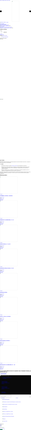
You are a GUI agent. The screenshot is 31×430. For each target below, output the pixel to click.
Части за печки (4, 24)
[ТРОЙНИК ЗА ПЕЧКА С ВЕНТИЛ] (8, 193)
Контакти (3, 383)
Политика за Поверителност (5, 388)
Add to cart (5, 32)
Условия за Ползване (4, 381)
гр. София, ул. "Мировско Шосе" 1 (7, 377)
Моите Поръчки (4, 392)
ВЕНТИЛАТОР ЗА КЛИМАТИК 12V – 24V (7, 364)
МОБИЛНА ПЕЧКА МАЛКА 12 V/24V (7, 268)
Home (1, 24)
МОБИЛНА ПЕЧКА (3, 292)
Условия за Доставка (4, 382)
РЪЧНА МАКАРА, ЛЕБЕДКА (4, 25)
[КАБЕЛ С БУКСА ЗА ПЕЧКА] (8, 314)
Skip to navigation (2, 0)
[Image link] (4, 376)
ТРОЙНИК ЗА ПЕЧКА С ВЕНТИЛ (6, 195)
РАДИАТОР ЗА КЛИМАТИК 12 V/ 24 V (7, 219)
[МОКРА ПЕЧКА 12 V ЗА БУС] (8, 241)
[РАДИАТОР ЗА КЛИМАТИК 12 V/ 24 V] (8, 217)
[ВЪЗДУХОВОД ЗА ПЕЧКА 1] (8, 338)
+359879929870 (3, 373)
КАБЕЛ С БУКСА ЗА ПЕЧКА (5, 316)
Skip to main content (7, 0)
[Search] (30, 396)
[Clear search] (28, 396)
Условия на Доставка (14, 165)
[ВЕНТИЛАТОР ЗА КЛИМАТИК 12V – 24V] (8, 362)
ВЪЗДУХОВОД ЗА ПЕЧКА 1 (5, 340)
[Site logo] (15, 21)
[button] (1, 199)
